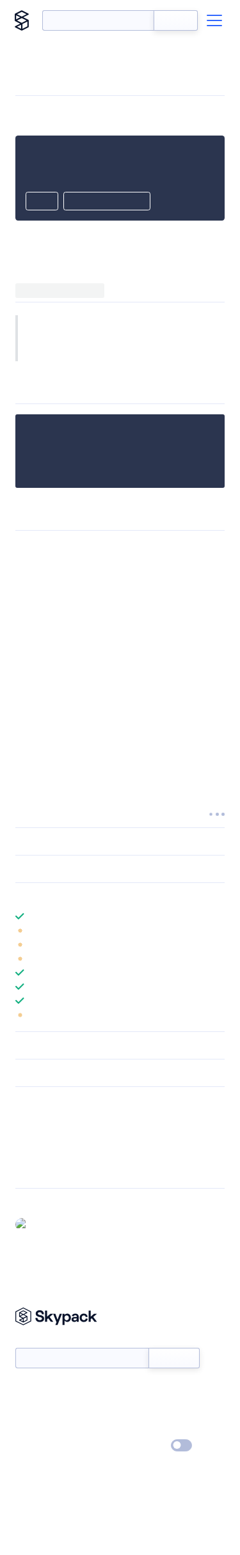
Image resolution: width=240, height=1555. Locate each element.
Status (135, 1390)
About (27, 1409)
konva (179, 338)
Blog (131, 1409)
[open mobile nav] (214, 20)
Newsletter (36, 1340)
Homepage (37, 1136)
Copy (42, 202)
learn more (107, 896)
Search (175, 20)
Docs (25, 1390)
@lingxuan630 (61, 1224)
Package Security (49, 1119)
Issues (27, 1153)
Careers (30, 1428)
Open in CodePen (106, 202)
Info (217, 930)
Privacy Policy (41, 1446)
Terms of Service (156, 1428)
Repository (36, 1169)
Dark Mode (143, 1445)
